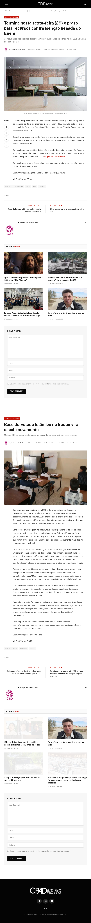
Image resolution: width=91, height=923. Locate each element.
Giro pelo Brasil (11, 17)
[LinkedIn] (6, 139)
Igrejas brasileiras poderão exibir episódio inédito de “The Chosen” (23, 278)
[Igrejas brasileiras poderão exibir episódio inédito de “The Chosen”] (23, 263)
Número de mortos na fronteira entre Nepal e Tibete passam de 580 (65, 278)
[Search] (84, 4)
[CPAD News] (45, 3)
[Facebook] (6, 126)
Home (45, 909)
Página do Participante (54, 156)
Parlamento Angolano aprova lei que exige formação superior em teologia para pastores (67, 780)
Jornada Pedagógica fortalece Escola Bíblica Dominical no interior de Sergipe (22, 314)
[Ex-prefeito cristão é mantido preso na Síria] (67, 299)
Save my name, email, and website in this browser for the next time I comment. (39, 384)
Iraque (32, 648)
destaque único (11, 648)
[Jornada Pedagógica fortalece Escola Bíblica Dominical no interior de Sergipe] (23, 299)
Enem (28, 186)
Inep (34, 186)
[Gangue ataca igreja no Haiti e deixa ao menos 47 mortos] (23, 763)
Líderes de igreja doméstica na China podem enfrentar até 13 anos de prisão (22, 743)
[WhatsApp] (6, 145)
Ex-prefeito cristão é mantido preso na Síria (66, 314)
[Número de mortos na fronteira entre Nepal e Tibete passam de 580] (67, 263)
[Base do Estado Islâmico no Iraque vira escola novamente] (45, 477)
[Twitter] (6, 133)
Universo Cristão (12, 418)
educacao (19, 186)
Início (6, 11)
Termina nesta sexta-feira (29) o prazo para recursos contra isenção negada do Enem (66, 673)
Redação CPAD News (18, 49)
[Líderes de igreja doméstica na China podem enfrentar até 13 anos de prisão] (23, 728)
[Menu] (6, 4)
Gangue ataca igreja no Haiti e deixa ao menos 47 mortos (22, 779)
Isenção (42, 186)
